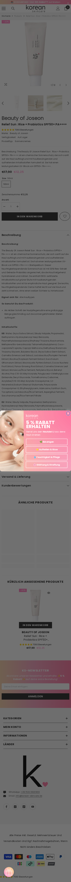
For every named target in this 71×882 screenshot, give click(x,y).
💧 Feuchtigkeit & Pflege (47, 457)
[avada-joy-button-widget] (9, 872)
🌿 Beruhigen (47, 441)
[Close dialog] (68, 413)
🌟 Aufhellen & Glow (47, 449)
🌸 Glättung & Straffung (46, 464)
